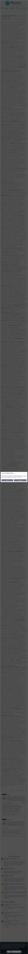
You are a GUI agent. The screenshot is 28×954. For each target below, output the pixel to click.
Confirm (20, 480)
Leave (7, 480)
